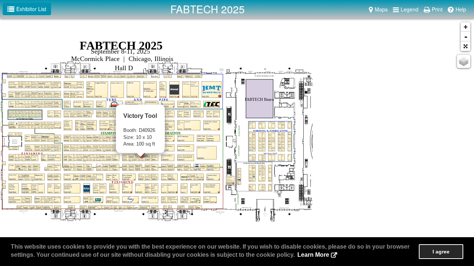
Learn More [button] (313, 255)
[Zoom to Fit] (465, 46)
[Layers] (463, 61)
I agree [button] (441, 252)
